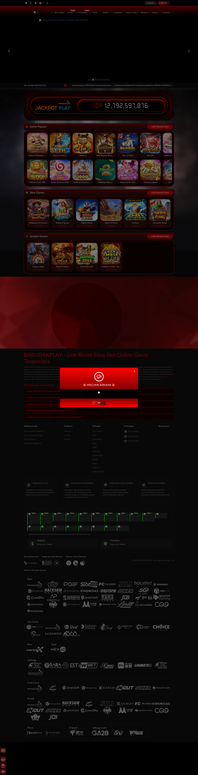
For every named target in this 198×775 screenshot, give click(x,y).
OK (99, 403)
